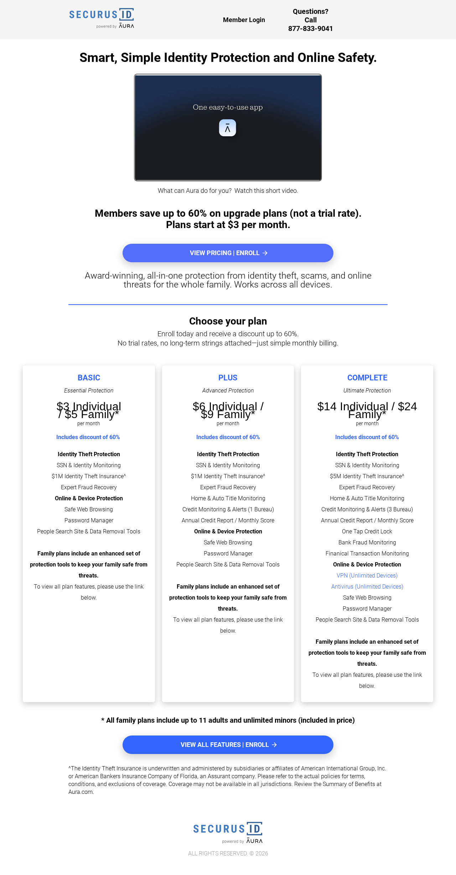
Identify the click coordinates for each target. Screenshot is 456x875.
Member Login (244, 19)
